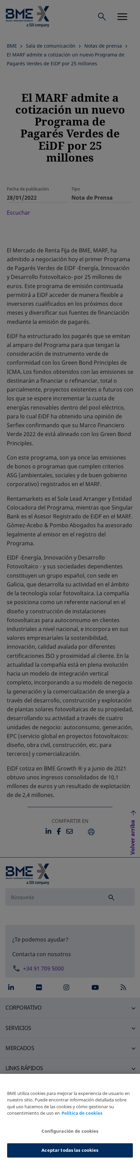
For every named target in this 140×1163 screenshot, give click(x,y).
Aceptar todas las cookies (69, 1150)
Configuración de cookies (69, 1131)
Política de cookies (82, 1113)
